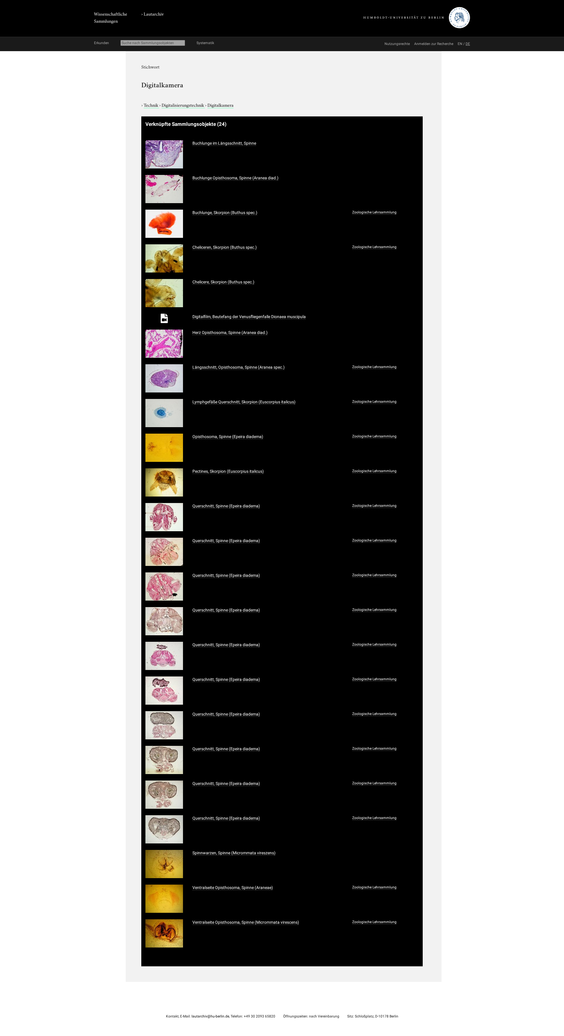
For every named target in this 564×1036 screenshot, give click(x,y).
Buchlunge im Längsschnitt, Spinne (224, 143)
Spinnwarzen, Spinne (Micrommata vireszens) (234, 852)
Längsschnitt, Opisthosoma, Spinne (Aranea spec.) (238, 367)
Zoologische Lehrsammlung (374, 212)
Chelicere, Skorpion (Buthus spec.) (223, 282)
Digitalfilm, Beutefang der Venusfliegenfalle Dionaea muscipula (249, 316)
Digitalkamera (220, 104)
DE (468, 44)
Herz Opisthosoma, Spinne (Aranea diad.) (230, 332)
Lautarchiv (154, 13)
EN (460, 44)
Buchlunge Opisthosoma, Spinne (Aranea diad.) (235, 178)
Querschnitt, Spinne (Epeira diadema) (226, 506)
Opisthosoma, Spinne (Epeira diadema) (227, 436)
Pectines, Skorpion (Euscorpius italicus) (228, 471)
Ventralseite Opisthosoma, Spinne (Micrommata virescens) (245, 922)
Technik (151, 104)
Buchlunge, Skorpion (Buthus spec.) (224, 212)
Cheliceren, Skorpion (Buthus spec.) (224, 247)
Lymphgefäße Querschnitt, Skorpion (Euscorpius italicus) (244, 402)
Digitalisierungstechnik (183, 104)
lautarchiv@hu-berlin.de (210, 1016)
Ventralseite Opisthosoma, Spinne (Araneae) (232, 887)
